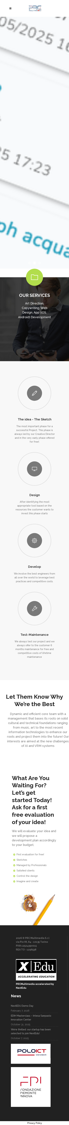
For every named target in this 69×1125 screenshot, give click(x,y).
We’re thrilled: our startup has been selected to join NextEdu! (31, 1031)
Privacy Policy (34, 1123)
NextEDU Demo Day (22, 1005)
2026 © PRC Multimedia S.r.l (32, 938)
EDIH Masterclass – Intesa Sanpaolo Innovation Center (31, 1017)
